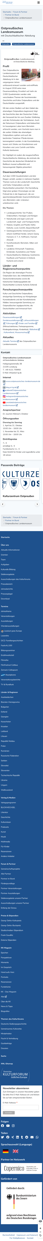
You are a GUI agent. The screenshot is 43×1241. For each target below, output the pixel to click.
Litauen (4, 736)
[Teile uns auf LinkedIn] (18, 1137)
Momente (5, 962)
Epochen (4, 952)
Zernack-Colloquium (9, 670)
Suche (3, 1056)
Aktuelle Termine (10, 341)
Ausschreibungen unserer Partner (15, 903)
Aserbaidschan (7, 697)
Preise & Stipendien (9, 915)
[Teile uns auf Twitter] (3, 1137)
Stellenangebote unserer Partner (14, 898)
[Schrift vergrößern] (40, 1228)
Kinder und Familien (27, 323)
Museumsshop (21, 332)
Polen (3, 746)
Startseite (5, 537)
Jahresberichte (7, 589)
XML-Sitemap (7, 1063)
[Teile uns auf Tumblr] (22, 1137)
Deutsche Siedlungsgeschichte (13, 1024)
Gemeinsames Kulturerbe (11, 1029)
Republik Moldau (8, 741)
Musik (3, 836)
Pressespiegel (6, 594)
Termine (4, 606)
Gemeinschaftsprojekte (10, 869)
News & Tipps (7, 1006)
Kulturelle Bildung (8, 569)
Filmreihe (4, 660)
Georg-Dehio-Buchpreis (11, 925)
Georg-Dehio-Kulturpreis (11, 920)
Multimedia (5, 841)
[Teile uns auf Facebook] (8, 1137)
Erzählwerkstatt (7, 655)
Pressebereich (7, 584)
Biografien (5, 1011)
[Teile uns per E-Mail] (32, 1137)
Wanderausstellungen (10, 626)
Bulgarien (5, 707)
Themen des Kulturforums (12, 1019)
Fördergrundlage (8, 883)
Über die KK (6, 1001)
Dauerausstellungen (11, 317)
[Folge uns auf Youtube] (8, 1126)
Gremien (4, 555)
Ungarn (4, 785)
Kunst (3, 832)
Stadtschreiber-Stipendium (12, 930)
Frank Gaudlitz (7, 935)
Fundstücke (6, 987)
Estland (4, 712)
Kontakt (30, 1238)
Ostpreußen (6, 44)
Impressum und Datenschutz (28, 1235)
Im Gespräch (6, 967)
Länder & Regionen (9, 692)
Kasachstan (6, 721)
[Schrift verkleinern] (40, 1232)
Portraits (4, 977)
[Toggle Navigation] (38, 3)
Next (37, 504)
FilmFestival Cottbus (9, 665)
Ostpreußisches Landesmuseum (23, 44)
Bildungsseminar (8, 650)
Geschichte (5, 817)
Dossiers (4, 1048)
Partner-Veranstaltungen (11, 888)
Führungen (10, 323)
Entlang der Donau (8, 908)
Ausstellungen (7, 621)
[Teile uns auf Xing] (13, 1137)
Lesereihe (5, 635)
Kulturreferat (9, 332)
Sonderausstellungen (11, 320)
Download (5, 598)
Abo (2, 996)
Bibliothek (33, 329)
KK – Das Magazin (8, 991)
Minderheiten (6, 1033)
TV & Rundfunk (7, 684)
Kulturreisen (6, 822)
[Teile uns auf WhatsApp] (38, 1137)
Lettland (4, 731)
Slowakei (4, 765)
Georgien (4, 716)
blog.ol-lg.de (10, 387)
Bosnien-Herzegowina (10, 702)
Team (3, 559)
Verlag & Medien (8, 797)
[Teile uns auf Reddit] (27, 1137)
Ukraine (4, 780)
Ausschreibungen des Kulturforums (15, 579)
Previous (3, 504)
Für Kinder (5, 846)
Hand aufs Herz (7, 972)
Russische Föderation (10, 755)
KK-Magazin (6, 948)
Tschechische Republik (10, 775)
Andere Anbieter (7, 856)
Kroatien (4, 726)
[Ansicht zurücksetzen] (40, 1235)
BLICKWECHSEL (8, 807)
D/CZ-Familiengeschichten (12, 640)
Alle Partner (6, 874)
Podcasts (5, 827)
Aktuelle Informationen (10, 550)
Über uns (5, 545)
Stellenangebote (7, 574)
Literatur (4, 812)
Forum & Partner (8, 864)
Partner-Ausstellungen (10, 893)
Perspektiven (6, 957)
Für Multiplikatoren (17, 1238)
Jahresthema (6, 611)
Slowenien (5, 770)
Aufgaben (5, 564)
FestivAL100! (6, 645)
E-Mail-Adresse (10, 1103)
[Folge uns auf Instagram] (14, 1126)
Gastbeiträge (6, 1043)
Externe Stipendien (8, 940)
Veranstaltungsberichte (10, 679)
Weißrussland (7, 790)
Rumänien (5, 751)
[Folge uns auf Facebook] (3, 1126)
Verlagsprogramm (8, 802)
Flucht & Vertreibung (9, 1038)
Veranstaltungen (8, 616)
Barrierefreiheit (9, 1235)
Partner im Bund (8, 878)
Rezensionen (6, 851)
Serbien (4, 760)
